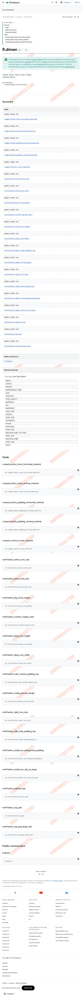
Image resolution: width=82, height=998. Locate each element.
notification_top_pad (12, 334)
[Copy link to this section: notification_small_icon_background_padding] (46, 750)
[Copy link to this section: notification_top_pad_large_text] (34, 827)
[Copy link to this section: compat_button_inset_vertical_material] (40, 483)
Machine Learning (34, 906)
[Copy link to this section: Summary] (15, 102)
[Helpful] (75, 16)
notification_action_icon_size (16, 179)
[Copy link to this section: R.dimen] (12, 853)
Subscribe (28, 988)
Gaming (31, 903)
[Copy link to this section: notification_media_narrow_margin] (36, 693)
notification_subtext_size (14, 322)
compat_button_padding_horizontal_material (21, 143)
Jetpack (44, 62)
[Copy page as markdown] (26, 50)
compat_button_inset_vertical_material (19, 131)
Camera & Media (34, 913)
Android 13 (5, 944)
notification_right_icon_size (16, 274)
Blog (3, 919)
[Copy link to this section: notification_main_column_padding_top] (41, 674)
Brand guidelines (21, 983)
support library (37, 59)
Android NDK (33, 946)
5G (30, 919)
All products (6, 976)
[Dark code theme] (78, 470)
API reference (8, 10)
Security (5, 910)
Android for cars (61, 913)
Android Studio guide (35, 933)
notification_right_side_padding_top (19, 286)
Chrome (5, 966)
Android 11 (5, 950)
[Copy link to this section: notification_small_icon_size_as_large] (39, 769)
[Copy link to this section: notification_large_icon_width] (32, 655)
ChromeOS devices (62, 910)
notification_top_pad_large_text (17, 346)
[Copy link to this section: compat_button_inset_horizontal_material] (43, 464)
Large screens (60, 903)
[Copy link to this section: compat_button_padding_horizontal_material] (46, 502)
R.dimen (7, 361)
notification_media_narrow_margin (17, 263)
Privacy (31, 916)
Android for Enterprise (9, 906)
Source (4, 913)
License (11, 983)
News (4, 916)
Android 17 (5, 931)
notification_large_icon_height (17, 227)
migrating (41, 64)
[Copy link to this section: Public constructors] (27, 846)
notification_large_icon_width (16, 239)
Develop (19, 17)
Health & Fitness (34, 910)
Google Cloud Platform (9, 973)
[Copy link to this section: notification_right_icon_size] (30, 712)
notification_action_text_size (16, 191)
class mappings (69, 67)
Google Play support (62, 937)
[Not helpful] (78, 16)
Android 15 (5, 937)
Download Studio (34, 942)
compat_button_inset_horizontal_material (20, 119)
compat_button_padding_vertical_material (20, 155)
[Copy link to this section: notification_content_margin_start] (36, 617)
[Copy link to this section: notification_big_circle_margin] (32, 598)
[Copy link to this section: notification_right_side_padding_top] (38, 731)
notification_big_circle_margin (17, 203)
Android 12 (5, 947)
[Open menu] (3, 2)
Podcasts (5, 922)
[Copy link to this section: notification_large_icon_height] (32, 636)
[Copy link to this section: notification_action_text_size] (31, 579)
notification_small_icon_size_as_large (19, 310)
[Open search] (52, 2)
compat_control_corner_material (17, 167)
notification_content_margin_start (18, 215)
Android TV (59, 916)
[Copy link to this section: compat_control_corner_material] (35, 541)
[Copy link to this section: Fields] (11, 457)
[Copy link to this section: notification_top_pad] (24, 808)
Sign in (77, 2)
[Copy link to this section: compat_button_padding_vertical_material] (43, 521)
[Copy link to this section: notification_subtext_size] (28, 788)
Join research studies (62, 940)
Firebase (5, 969)
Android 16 (5, 934)
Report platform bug (62, 931)
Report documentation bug (64, 934)
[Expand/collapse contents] (14, 22)
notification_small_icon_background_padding (22, 298)
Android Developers (8, 17)
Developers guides (35, 936)
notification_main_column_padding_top (19, 251)
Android (5, 903)
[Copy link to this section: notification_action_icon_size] (31, 560)
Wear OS (58, 906)
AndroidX (28, 62)
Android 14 (5, 940)
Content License (58, 881)
